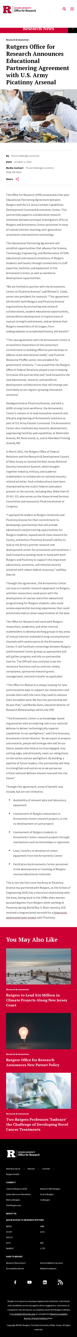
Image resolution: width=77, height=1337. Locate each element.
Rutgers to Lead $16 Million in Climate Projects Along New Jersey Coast (36, 1000)
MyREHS (9, 1248)
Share (9, 179)
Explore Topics (72, 28)
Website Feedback (48, 1268)
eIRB (42, 1226)
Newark (31, 1168)
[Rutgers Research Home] (34, 1154)
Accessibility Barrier (15, 1268)
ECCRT (9, 1231)
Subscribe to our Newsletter (18, 1194)
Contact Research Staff (16, 1188)
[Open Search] (64, 9)
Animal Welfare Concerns (51, 1263)
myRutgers (45, 1199)
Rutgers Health (13, 1174)
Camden (46, 1168)
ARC (42, 1243)
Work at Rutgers (13, 1199)
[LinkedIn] (45, 1282)
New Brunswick (13, 1168)
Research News (38, 28)
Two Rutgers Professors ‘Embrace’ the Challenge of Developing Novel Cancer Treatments (37, 1124)
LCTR (42, 1248)
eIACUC (9, 1237)
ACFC (8, 1243)
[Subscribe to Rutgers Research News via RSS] (60, 1282)
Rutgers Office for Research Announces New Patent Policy (32, 1062)
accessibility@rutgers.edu (23, 1314)
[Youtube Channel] (29, 1282)
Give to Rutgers (47, 1194)
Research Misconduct (16, 1263)
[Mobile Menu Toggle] (72, 9)
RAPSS (9, 1226)
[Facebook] (15, 1282)
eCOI (42, 1231)
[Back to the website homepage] (19, 9)
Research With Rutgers (50, 1188)
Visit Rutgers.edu (13, 1205)
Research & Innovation (17, 39)
